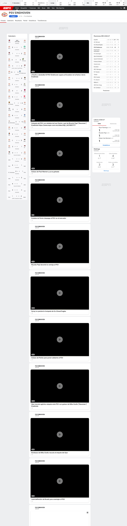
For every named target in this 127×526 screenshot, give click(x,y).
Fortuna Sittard (98, 61)
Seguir (13, 16)
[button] (121, 8)
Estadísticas (106, 145)
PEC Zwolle (97, 77)
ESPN (7, 8)
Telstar (95, 74)
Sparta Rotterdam (98, 59)
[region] (106, 64)
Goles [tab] (99, 123)
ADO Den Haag (98, 85)
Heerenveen (97, 64)
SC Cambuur (97, 87)
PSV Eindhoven (98, 47)
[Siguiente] (125, 3)
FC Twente (96, 72)
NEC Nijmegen (97, 69)
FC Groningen (97, 53)
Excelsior (96, 66)
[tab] (99, 124)
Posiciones (106, 90)
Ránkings (106, 170)
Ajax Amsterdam (98, 56)
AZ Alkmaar (97, 42)
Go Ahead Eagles (98, 44)
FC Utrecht (96, 79)
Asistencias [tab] (113, 123)
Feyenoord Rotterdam (96, 50)
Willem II (96, 82)
